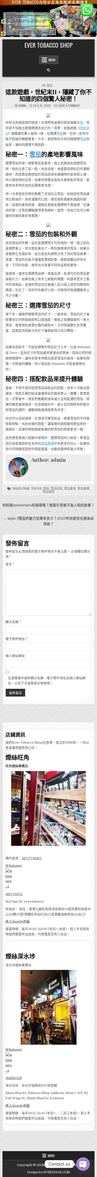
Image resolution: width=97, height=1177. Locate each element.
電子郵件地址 (16, 639)
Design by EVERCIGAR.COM (48, 1172)
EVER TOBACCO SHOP (48, 44)
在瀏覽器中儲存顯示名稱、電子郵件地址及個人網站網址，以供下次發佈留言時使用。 (47, 680)
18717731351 (32, 858)
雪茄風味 (48, 491)
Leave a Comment (69, 105)
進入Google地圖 (17, 921)
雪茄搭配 (56, 488)
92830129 (14, 1078)
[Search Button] (48, 70)
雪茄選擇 (47, 443)
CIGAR (26, 488)
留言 (9, 564)
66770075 (14, 894)
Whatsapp (13, 865)
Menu (51, 59)
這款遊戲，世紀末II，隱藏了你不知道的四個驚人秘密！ (48, 95)
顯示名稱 (13, 622)
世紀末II (36, 488)
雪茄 (49, 85)
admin (22, 105)
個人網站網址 (15, 656)
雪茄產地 (70, 488)
